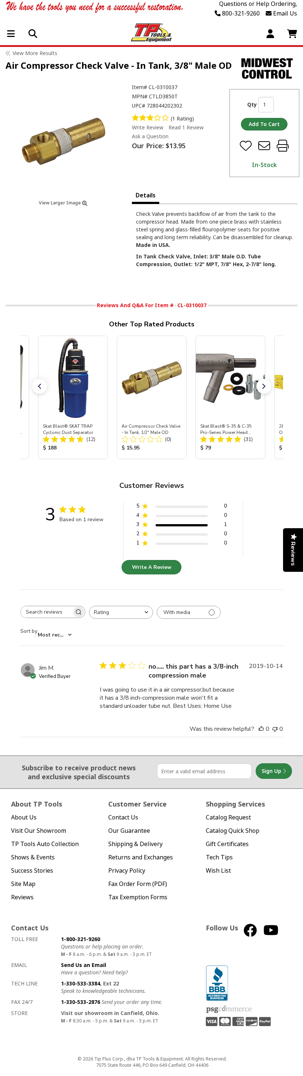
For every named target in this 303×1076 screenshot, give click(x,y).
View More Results (35, 53)
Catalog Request (228, 817)
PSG (229, 1009)
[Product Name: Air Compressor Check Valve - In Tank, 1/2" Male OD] (152, 397)
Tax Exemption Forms (137, 897)
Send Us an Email (83, 964)
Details (146, 195)
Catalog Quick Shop (232, 831)
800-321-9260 (240, 13)
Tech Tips (219, 857)
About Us (24, 817)
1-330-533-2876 (80, 1001)
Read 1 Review (186, 127)
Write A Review (151, 567)
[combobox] (121, 612)
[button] (39, 386)
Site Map (23, 884)
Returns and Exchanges (140, 857)
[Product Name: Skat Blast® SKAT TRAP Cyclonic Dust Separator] (73, 397)
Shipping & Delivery (135, 844)
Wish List (218, 871)
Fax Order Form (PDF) (137, 884)
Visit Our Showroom (38, 831)
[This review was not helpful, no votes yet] (275, 729)
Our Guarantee (129, 831)
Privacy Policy (126, 871)
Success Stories (32, 871)
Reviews (22, 897)
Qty (252, 104)
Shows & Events (33, 857)
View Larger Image (60, 203)
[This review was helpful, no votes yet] (261, 729)
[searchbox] (46, 612)
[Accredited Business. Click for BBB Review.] (217, 982)
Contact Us (123, 817)
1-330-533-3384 (80, 983)
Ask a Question (150, 136)
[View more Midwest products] (266, 68)
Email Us (284, 13)
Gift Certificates (227, 844)
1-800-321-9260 (80, 939)
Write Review (147, 127)
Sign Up (272, 770)
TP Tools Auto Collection (45, 844)
